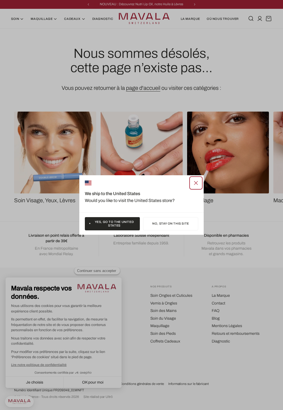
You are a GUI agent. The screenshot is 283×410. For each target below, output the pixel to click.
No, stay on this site (170, 223)
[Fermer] (195, 182)
